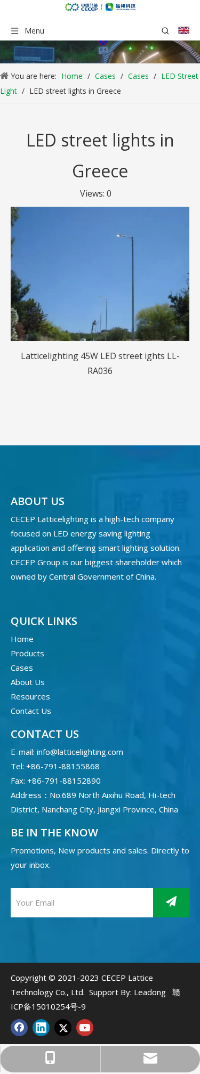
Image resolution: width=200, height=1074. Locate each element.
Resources (30, 696)
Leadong (150, 992)
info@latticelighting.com (80, 751)
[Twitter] (62, 1027)
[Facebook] (19, 1027)
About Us (28, 682)
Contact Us (31, 710)
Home (22, 638)
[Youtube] (84, 1027)
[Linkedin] (41, 1027)
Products (27, 653)
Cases (22, 667)
